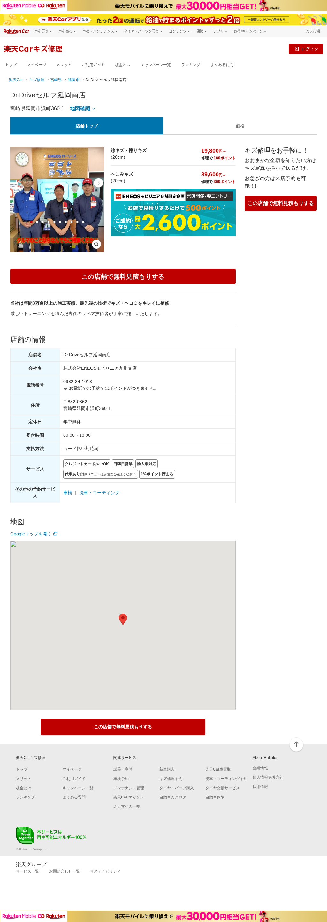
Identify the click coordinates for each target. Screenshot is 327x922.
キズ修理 (36, 80)
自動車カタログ (172, 797)
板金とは (122, 65)
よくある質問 (221, 65)
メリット (64, 65)
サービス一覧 (27, 871)
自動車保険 (214, 797)
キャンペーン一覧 (156, 65)
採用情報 (260, 786)
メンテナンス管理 (128, 788)
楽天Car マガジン (128, 797)
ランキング (190, 65)
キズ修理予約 (170, 778)
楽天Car (16, 80)
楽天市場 (313, 31)
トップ (11, 65)
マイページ (36, 65)
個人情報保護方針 (268, 777)
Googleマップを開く (31, 533)
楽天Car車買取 (218, 769)
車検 (67, 492)
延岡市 (74, 80)
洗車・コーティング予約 (226, 778)
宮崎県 (56, 80)
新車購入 (167, 769)
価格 (240, 125)
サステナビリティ (105, 871)
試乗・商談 (123, 769)
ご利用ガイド (93, 65)
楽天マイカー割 (126, 806)
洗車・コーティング (99, 492)
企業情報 (260, 768)
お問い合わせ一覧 (64, 871)
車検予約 (121, 778)
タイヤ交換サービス (222, 788)
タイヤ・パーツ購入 (176, 788)
